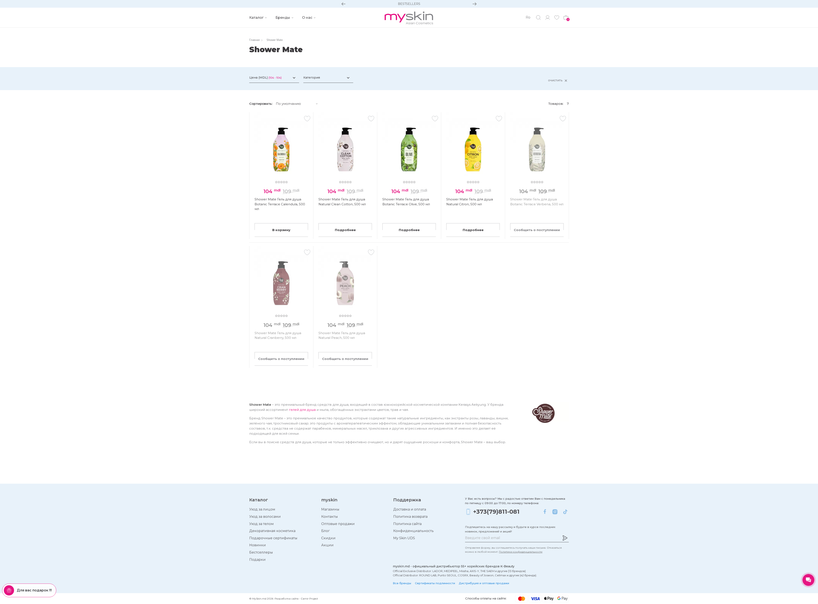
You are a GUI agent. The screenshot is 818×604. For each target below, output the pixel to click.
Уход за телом (261, 524)
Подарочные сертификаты (273, 538)
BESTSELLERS (409, 4)
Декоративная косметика (272, 531)
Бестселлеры (261, 552)
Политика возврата (410, 517)
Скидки (328, 538)
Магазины (330, 509)
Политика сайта (407, 524)
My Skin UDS (404, 538)
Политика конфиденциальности (520, 551)
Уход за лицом (262, 509)
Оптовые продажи (338, 524)
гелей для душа (302, 410)
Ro (528, 17)
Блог (325, 531)
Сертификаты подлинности (435, 583)
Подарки (257, 560)
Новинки (257, 545)
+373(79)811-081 (496, 511)
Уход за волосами (265, 517)
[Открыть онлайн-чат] (808, 580)
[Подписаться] (565, 538)
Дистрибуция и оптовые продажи (484, 583)
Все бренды (402, 583)
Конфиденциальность (413, 531)
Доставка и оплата (409, 509)
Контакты (329, 517)
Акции (327, 545)
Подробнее (345, 230)
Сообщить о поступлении (537, 230)
